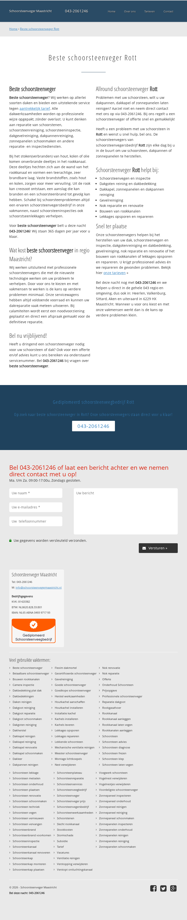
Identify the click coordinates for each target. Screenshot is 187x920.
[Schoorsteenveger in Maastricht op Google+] (174, 888)
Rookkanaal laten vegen (117, 725)
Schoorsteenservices (69, 784)
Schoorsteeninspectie (26, 841)
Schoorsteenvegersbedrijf (73, 807)
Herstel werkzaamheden (70, 696)
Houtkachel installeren (69, 707)
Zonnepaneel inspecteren (115, 795)
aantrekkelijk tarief (34, 108)
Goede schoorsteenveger (70, 685)
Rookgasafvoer (111, 707)
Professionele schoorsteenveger (122, 696)
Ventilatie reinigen (68, 858)
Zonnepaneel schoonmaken (116, 818)
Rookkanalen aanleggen (117, 730)
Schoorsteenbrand (24, 829)
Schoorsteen (110, 736)
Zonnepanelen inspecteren (116, 824)
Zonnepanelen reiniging (114, 841)
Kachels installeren (66, 719)
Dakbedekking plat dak (27, 690)
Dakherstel (19, 730)
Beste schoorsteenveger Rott (39, 29)
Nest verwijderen (65, 764)
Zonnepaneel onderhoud (115, 801)
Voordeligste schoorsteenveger (118, 789)
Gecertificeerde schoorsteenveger (75, 673)
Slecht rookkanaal (68, 824)
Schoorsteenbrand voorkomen (32, 835)
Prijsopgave (109, 690)
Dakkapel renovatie (25, 747)
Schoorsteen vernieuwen (28, 818)
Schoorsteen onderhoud (28, 784)
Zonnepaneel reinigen (113, 807)
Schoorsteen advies (114, 742)
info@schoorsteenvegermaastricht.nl (39, 587)
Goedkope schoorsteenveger (73, 690)
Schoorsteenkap (23, 858)
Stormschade (65, 835)
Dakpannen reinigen (25, 764)
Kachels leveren (64, 725)
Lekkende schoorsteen (69, 742)
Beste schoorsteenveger (27, 668)
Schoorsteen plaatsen (26, 789)
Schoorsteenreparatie (70, 778)
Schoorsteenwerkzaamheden (75, 812)
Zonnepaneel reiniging (113, 812)
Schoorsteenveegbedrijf (72, 789)
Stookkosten (65, 829)
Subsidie (62, 841)
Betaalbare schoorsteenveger (31, 673)
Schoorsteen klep (113, 759)
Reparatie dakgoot (113, 702)
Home (13, 29)
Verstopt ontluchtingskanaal (75, 869)
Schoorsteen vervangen (27, 824)
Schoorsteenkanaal (25, 846)
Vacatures (63, 852)
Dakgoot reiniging (24, 707)
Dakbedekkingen (23, 696)
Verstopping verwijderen (72, 864)
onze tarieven (114, 272)
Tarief (60, 846)
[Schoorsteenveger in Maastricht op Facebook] (154, 888)
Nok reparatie (110, 673)
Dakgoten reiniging (25, 725)
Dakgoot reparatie (24, 713)
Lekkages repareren (67, 736)
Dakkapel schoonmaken (28, 753)
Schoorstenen (65, 818)
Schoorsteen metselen (26, 778)
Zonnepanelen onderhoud (115, 829)
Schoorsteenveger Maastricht (30, 11)
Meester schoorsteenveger (71, 753)
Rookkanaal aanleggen (116, 719)
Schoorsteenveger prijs (71, 801)
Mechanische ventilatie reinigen (74, 747)
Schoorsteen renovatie (27, 795)
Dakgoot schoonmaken (27, 719)
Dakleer (17, 759)
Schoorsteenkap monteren (29, 864)
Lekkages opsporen (67, 730)
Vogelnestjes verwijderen (115, 784)
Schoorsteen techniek (26, 807)
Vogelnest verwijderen (113, 778)
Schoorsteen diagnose (116, 747)
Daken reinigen (22, 702)
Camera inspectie (23, 685)
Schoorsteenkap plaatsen (28, 869)
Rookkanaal (109, 713)
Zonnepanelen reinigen (113, 835)
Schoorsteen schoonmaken (30, 801)
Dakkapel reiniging (24, 742)
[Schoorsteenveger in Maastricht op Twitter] (164, 888)
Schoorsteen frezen (114, 753)
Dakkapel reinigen (24, 736)
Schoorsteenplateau (69, 772)
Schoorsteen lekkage (25, 772)
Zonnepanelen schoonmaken (117, 846)
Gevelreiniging (64, 679)
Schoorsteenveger (68, 795)
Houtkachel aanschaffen (70, 702)
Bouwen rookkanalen (26, 679)
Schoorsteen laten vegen (117, 764)
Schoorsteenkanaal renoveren (31, 852)
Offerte (106, 679)
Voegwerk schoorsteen (113, 772)
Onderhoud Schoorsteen (117, 685)
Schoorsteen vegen (25, 812)
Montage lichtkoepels (68, 759)
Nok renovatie (111, 668)
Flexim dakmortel (66, 668)
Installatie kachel (65, 713)
